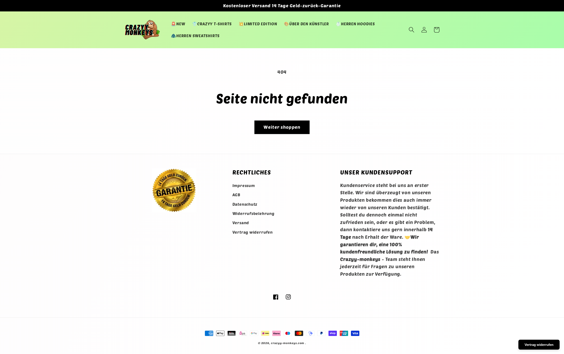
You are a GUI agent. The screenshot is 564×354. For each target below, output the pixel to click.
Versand (240, 222)
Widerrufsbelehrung (253, 213)
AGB (236, 194)
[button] (411, 30)
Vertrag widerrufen (252, 232)
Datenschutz (245, 204)
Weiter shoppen (281, 127)
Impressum (243, 185)
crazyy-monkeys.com (287, 343)
